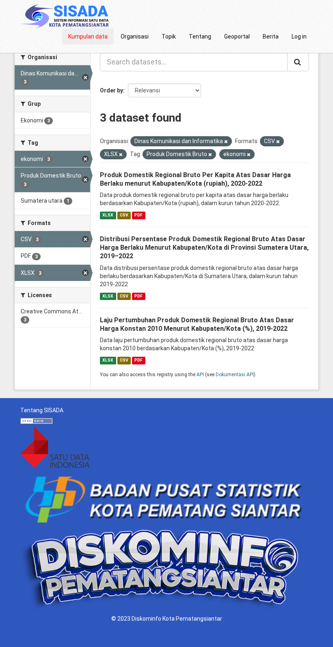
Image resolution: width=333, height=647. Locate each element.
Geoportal (237, 36)
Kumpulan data (88, 36)
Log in (299, 36)
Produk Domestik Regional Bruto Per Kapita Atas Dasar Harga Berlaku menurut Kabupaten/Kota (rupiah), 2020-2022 (195, 179)
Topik (169, 36)
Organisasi (135, 36)
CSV (124, 215)
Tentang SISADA (41, 410)
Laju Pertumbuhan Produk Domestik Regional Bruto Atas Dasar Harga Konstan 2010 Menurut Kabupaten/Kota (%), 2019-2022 (197, 324)
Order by (111, 90)
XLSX (107, 215)
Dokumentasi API (235, 374)
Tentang (200, 36)
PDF (138, 215)
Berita (271, 36)
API (200, 374)
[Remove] (226, 141)
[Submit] (298, 62)
